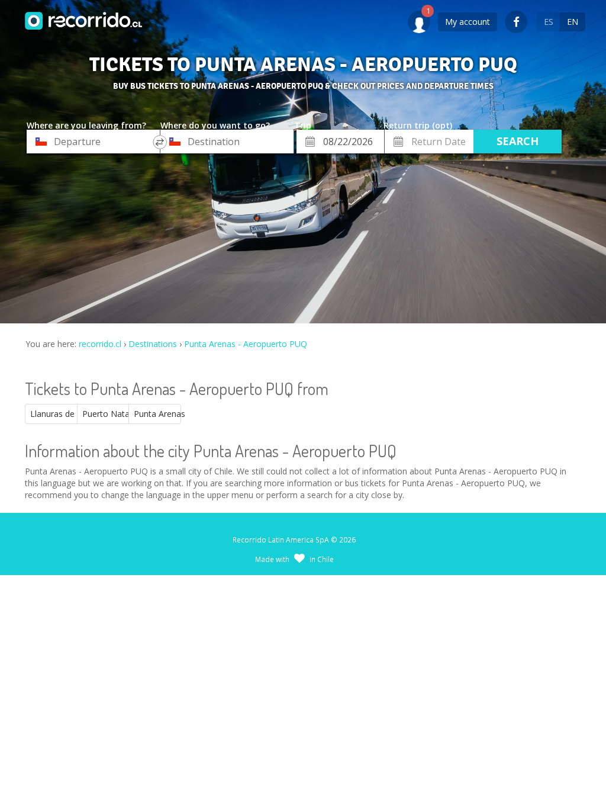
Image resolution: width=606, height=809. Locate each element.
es (548, 21)
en (572, 21)
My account (467, 21)
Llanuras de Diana (54, 413)
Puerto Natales (106, 413)
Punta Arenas (157, 413)
